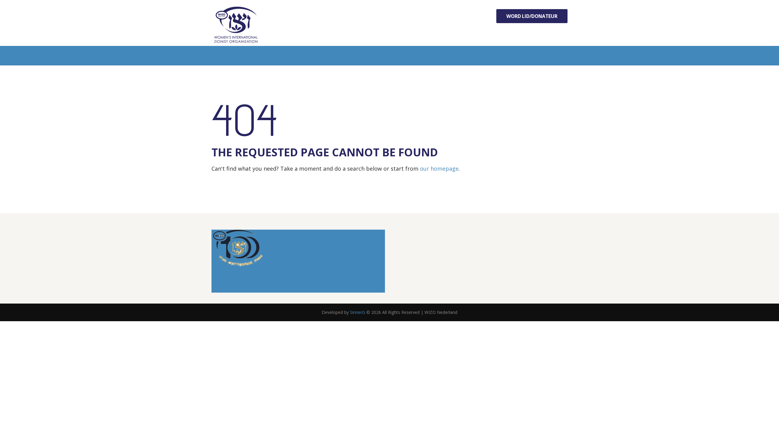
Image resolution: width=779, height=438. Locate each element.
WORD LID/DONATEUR (531, 16)
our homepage (439, 168)
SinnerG (357, 312)
